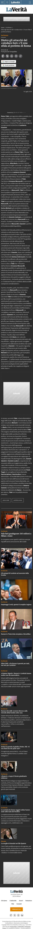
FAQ (12, 904)
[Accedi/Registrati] (30, 2)
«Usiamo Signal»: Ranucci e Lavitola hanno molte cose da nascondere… (16, 674)
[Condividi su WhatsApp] (12, 56)
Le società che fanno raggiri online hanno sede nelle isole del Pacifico (15, 811)
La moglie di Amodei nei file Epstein (13, 843)
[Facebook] (11, 915)
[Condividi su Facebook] (3, 56)
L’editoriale (13, 900)
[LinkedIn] (22, 915)
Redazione (29, 900)
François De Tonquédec (9, 51)
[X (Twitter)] (14, 915)
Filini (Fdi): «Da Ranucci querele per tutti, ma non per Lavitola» (15, 664)
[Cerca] (7, 2)
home (2, 27)
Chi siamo (4, 900)
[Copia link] (20, 56)
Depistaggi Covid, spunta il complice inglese (16, 604)
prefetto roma (18, 500)
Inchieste (9, 27)
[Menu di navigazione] (2, 2)
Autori (21, 900)
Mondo (3, 841)
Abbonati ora (16, 909)
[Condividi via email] (16, 56)
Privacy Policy (13, 926)
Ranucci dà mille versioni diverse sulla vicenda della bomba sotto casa (14, 712)
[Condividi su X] (7, 56)
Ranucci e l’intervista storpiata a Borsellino (16, 634)
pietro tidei (6, 500)
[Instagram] (18, 915)
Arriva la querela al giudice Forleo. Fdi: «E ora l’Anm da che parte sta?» (15, 747)
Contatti (19, 904)
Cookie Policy (21, 926)
